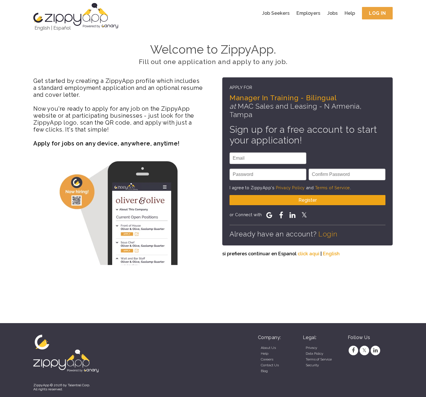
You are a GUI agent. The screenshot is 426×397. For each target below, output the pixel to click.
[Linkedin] (375, 350)
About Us (268, 348)
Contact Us (270, 365)
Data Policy (314, 354)
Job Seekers (276, 13)
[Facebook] (353, 350)
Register (307, 200)
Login (328, 234)
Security (312, 365)
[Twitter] (364, 350)
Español (62, 28)
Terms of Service (332, 187)
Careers (267, 359)
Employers (308, 13)
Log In (377, 13)
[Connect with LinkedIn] (292, 215)
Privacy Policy (290, 187)
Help (350, 13)
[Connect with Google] (269, 215)
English (42, 28)
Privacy (311, 348)
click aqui (308, 253)
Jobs (332, 13)
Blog (264, 371)
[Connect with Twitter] (304, 215)
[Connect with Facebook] (281, 215)
